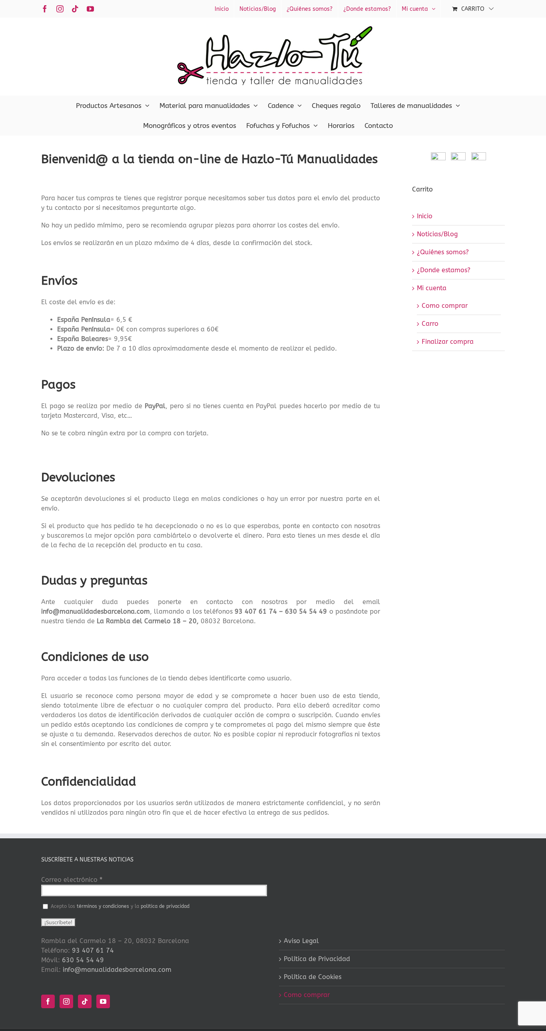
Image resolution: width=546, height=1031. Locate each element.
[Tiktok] (85, 1001)
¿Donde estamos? (443, 270)
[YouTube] (103, 1001)
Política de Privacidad (317, 959)
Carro (430, 323)
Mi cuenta (431, 288)
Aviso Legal (301, 941)
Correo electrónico (71, 879)
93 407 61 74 (93, 950)
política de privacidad (165, 906)
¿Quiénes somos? (443, 252)
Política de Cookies (312, 977)
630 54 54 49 (83, 960)
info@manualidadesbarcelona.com (117, 969)
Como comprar (445, 305)
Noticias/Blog (437, 234)
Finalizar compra (448, 341)
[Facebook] (48, 1001)
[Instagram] (66, 1001)
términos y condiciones (103, 906)
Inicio (424, 216)
